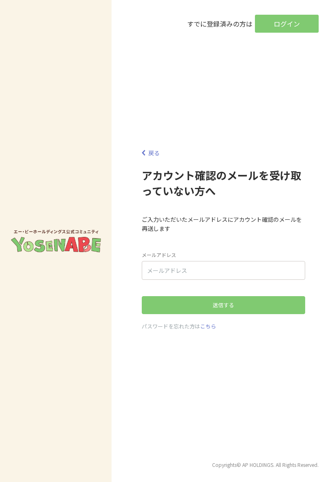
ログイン (287, 24)
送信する (223, 305)
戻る (154, 153)
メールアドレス (159, 254)
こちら (208, 326)
